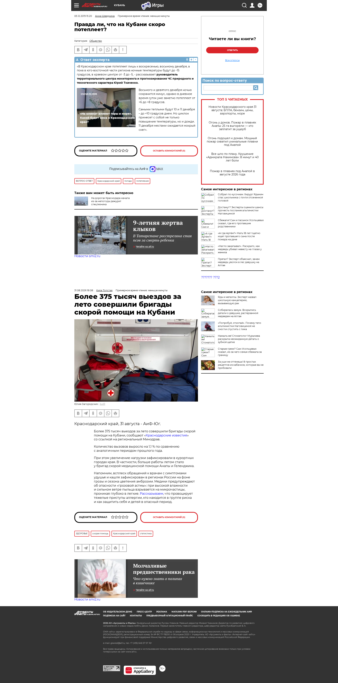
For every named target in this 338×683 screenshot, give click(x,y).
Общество (95, 40)
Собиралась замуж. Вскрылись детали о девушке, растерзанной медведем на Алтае (238, 313)
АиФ (102, 404)
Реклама (161, 611)
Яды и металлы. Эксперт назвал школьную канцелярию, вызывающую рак (237, 300)
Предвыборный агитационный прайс (169, 615)
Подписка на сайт (114, 615)
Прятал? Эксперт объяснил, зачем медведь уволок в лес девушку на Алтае (239, 262)
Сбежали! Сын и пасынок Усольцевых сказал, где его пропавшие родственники (241, 223)
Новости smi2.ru (87, 256)
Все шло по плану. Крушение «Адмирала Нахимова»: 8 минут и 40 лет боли (232, 157)
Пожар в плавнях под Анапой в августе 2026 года (232, 173)
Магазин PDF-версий (184, 611)
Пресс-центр (144, 611)
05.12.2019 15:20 (83, 16)
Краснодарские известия (166, 435)
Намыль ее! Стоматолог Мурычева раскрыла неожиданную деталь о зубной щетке (239, 339)
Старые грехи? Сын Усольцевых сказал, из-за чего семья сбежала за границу (240, 351)
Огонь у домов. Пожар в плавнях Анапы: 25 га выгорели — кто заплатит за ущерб (232, 126)
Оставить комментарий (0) (169, 151)
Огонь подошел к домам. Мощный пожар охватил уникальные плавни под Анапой (232, 142)
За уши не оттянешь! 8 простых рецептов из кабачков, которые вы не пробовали (240, 364)
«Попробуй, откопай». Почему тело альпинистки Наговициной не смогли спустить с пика (239, 326)
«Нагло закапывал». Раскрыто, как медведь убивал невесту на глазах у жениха (240, 249)
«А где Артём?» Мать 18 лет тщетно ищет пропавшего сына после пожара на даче (239, 236)
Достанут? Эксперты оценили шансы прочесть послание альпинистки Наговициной (240, 210)
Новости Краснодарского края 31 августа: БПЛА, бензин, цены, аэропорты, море (232, 110)
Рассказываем (151, 493)
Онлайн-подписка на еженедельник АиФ (226, 611)
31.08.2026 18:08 (83, 290)
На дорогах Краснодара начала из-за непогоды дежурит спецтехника (110, 201)
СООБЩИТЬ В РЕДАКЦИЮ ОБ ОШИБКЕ (218, 615)
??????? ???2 (210, 277)
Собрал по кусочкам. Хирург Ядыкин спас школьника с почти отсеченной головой (240, 197)
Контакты (136, 615)
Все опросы (232, 60)
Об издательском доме (117, 611)
